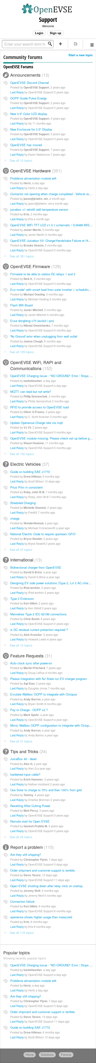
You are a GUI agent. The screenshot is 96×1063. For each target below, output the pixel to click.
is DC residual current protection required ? (39, 629)
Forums (66, 1054)
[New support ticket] (60, 43)
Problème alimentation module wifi (33, 178)
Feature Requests (30, 656)
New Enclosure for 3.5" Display (31, 129)
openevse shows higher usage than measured (41, 917)
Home (30, 1054)
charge (14, 518)
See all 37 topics (21, 549)
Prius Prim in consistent (26, 487)
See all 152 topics (22, 454)
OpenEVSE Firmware (35, 266)
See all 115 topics (22, 932)
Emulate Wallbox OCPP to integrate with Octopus (43, 694)
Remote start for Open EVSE (30, 821)
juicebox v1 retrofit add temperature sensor (39, 209)
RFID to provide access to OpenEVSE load (39, 407)
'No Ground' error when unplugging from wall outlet (43, 336)
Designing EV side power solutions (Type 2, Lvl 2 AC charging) (52, 583)
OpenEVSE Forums (18, 66)
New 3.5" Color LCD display (28, 114)
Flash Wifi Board (21, 305)
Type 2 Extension (22, 598)
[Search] (51, 44)
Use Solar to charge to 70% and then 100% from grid (46, 790)
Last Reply (17, 92)
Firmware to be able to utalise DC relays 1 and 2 (42, 274)
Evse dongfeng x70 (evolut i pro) (32, 320)
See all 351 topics (22, 256)
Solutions (47, 1054)
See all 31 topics (21, 741)
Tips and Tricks (27, 751)
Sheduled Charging (23, 503)
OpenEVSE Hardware (35, 170)
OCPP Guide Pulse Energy (28, 98)
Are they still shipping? (25, 854)
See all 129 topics (22, 352)
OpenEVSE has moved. (26, 145)
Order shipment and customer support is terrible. (42, 870)
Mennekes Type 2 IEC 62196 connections (38, 614)
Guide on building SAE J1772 (30, 471)
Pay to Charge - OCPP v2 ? (29, 710)
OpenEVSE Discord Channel (29, 82)
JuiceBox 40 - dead (23, 759)
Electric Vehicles (29, 464)
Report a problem (31, 847)
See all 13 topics (21, 160)
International (25, 560)
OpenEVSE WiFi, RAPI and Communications (35, 365)
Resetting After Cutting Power (30, 806)
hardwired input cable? (25, 774)
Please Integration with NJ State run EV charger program (48, 678)
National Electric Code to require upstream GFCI (42, 534)
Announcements (29, 75)
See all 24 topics (21, 837)
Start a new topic (81, 55)
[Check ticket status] (75, 43)
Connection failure (22, 901)
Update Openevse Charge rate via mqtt (36, 422)
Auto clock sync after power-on (31, 663)
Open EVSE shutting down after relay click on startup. (46, 886)
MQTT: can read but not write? (30, 391)
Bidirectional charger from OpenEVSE (35, 567)
